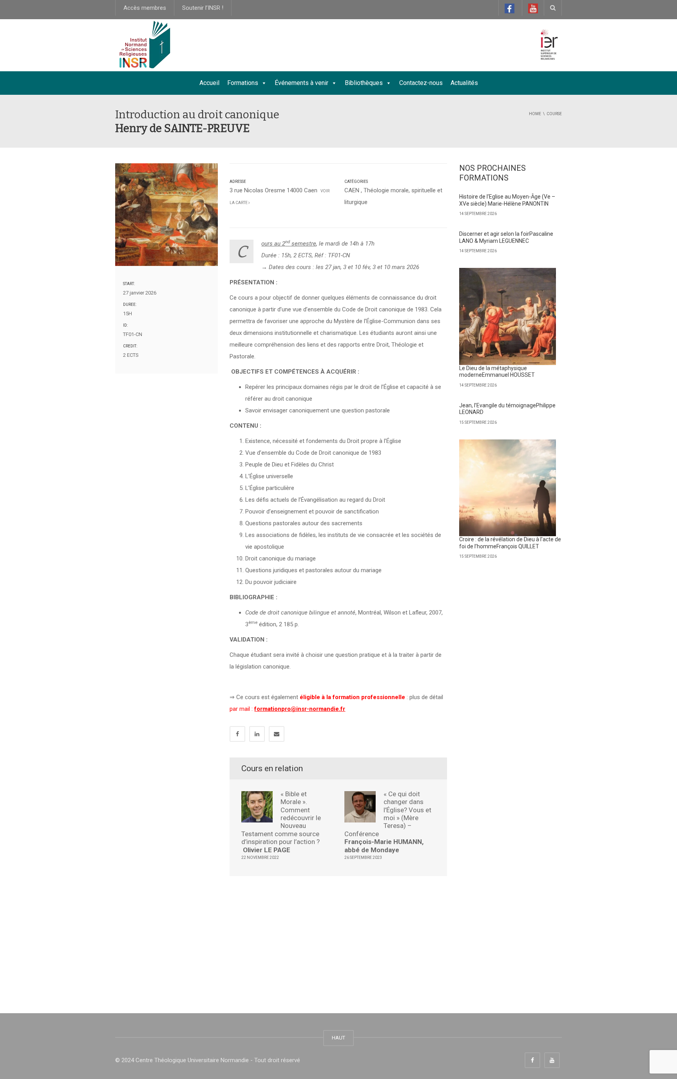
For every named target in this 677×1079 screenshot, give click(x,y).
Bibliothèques (364, 83)
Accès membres (144, 7)
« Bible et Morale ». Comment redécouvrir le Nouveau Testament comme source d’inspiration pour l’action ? (281, 822)
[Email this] (276, 734)
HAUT (338, 1038)
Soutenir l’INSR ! (202, 7)
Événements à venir (301, 83)
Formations (242, 83)
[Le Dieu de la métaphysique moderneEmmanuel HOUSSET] (507, 316)
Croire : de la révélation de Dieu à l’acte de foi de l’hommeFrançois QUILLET (510, 542)
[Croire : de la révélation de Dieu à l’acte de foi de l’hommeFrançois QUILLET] (507, 488)
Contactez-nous (421, 83)
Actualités (464, 83)
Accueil (209, 83)
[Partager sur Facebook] (237, 734)
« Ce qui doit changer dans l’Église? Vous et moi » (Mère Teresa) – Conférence (387, 822)
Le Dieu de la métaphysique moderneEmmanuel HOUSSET (497, 371)
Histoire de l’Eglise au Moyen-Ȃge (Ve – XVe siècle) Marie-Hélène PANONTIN (507, 200)
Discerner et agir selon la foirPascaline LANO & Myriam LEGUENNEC (506, 237)
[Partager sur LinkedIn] (257, 734)
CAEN (351, 190)
